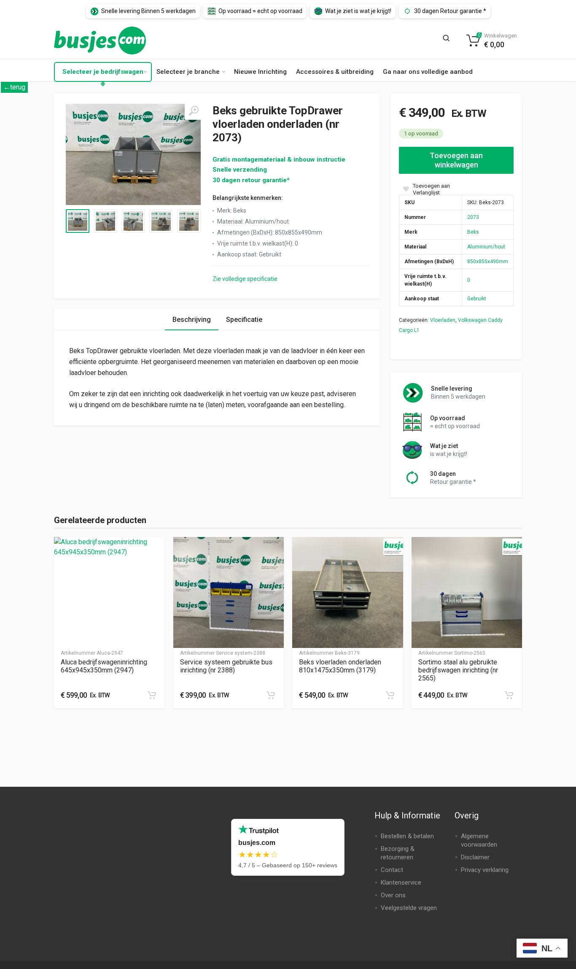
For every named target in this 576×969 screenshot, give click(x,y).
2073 (473, 217)
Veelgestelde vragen (409, 908)
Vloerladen (442, 320)
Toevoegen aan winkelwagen (456, 160)
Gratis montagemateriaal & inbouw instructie (279, 159)
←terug (14, 87)
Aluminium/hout (486, 247)
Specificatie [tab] (244, 320)
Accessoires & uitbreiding (335, 72)
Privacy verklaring (485, 870)
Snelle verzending (240, 169)
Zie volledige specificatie (245, 278)
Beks (473, 232)
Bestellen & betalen (407, 836)
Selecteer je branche (188, 72)
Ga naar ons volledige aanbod (428, 72)
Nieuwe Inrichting (260, 72)
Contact (392, 870)
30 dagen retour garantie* (251, 180)
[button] (151, 695)
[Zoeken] (448, 40)
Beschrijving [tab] (191, 320)
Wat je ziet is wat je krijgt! (358, 11)
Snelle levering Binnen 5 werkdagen (148, 11)
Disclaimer (475, 857)
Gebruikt (476, 299)
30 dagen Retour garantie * (450, 11)
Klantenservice (401, 882)
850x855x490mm (487, 262)
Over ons (393, 895)
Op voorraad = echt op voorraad (260, 11)
